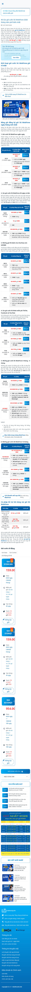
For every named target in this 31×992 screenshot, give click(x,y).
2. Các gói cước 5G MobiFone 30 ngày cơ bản (14, 55)
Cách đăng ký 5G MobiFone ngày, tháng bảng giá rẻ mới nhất (19, 889)
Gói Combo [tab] (13, 553)
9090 (27, 925)
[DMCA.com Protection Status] (6, 930)
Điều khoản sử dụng (7, 976)
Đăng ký (25, 155)
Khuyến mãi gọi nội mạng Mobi (11, 965)
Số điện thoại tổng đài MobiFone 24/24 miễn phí (14, 12)
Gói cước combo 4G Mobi (9, 944)
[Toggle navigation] (2, 4)
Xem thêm (16, 57)
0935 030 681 (24, 922)
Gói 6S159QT (8, 701)
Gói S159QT (8, 632)
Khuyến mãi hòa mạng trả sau (10, 957)
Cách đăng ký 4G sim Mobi (9, 938)
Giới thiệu (4, 973)
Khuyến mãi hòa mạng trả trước (11, 955)
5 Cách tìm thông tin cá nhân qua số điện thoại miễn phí (20, 878)
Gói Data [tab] (4, 553)
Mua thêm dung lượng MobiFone (14, 435)
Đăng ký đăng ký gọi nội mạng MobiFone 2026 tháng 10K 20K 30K (20, 868)
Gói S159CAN (8, 563)
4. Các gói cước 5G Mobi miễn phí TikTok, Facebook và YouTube (16, 59)
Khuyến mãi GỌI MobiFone (9, 963)
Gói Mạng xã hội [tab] (7, 555)
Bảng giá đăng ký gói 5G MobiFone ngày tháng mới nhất (15, 51)
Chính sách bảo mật (7, 979)
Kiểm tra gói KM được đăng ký (10, 960)
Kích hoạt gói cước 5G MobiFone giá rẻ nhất (13, 48)
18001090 (19, 925)
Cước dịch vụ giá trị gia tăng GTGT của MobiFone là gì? (20, 899)
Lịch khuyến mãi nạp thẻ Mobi (10, 952)
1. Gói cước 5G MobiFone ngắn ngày (12, 53)
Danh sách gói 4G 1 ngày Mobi (10, 941)
